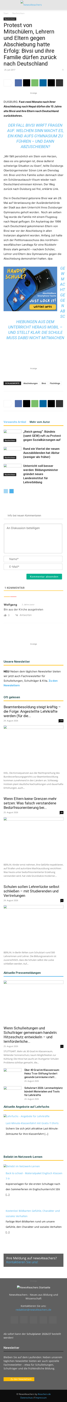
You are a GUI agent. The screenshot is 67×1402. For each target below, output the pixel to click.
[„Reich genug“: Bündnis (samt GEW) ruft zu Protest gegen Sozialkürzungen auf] (12, 436)
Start (6, 13)
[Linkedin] (43, 82)
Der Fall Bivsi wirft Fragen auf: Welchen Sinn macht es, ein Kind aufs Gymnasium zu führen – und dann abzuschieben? (35, 136)
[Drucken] (59, 82)
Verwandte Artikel (15, 422)
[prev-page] (6, 491)
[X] (26, 82)
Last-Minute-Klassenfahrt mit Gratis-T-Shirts (32, 1123)
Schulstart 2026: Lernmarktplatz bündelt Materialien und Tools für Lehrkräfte (43, 1092)
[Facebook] (18, 82)
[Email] (51, 82)
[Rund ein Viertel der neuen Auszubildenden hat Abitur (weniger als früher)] (12, 453)
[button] (6, 5)
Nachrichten (18, 13)
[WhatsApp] (34, 82)
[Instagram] (24, 1319)
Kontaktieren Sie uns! (22, 1262)
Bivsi (44, 383)
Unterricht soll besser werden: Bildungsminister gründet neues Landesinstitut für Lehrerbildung (40, 474)
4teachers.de (44, 1394)
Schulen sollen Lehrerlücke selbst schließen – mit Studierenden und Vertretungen (31, 891)
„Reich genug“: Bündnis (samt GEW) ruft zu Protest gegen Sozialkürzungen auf (42, 436)
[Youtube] (52, 1319)
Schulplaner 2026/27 (39, 1334)
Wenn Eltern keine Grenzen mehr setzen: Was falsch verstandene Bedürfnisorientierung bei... (30, 803)
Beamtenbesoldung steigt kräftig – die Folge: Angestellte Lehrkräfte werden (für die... (32, 711)
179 (61, 720)
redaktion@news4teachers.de (33, 1309)
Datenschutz (26, 1397)
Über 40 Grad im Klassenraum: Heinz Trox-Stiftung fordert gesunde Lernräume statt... (42, 1074)
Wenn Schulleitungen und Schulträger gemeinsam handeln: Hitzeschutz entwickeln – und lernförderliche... (30, 1035)
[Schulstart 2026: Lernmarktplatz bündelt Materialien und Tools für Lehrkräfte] (12, 1092)
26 (62, 812)
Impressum (41, 1397)
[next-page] (11, 491)
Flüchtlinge (55, 383)
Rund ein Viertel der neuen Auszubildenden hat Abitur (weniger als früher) (41, 453)
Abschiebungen (30, 383)
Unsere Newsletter (17, 661)
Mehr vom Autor (40, 422)
